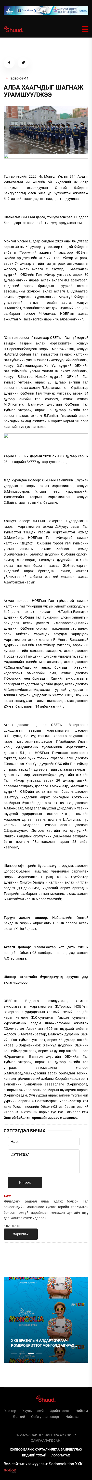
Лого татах (60, 1455)
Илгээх (25, 1182)
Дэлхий (19, 1416)
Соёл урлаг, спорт (45, 1416)
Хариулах (20, 1234)
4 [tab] (39, 1353)
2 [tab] (22, 1353)
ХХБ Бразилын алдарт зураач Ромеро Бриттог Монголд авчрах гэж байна (36, 1343)
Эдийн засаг (59, 1411)
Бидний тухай (34, 1455)
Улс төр (10, 1411)
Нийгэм (82, 1411)
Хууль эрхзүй (33, 1411)
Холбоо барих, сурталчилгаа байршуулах (46, 1449)
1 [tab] (14, 1256)
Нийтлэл (72, 1416)
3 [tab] (31, 1353)
